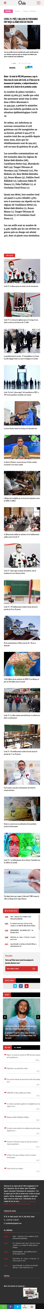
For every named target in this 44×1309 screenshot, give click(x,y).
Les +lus (7, 1047)
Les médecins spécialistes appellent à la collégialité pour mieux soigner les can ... (24, 1106)
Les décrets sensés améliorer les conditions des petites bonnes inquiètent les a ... (23, 1130)
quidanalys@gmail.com (13, 1223)
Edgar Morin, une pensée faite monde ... (23, 1069)
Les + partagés (17, 1047)
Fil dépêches (8, 1230)
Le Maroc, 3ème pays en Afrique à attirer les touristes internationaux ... (23, 1157)
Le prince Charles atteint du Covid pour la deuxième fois (20, 428)
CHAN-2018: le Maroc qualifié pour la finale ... (23, 1094)
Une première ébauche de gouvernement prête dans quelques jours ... (24, 1081)
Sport (7, 995)
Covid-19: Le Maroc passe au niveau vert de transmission (21, 286)
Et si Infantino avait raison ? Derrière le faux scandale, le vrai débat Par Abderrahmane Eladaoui (26, 1245)
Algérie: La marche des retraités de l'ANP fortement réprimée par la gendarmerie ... (24, 1057)
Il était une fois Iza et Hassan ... (23, 1169)
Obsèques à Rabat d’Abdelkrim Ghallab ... (23, 1118)
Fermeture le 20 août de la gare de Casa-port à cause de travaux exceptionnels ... (23, 1144)
